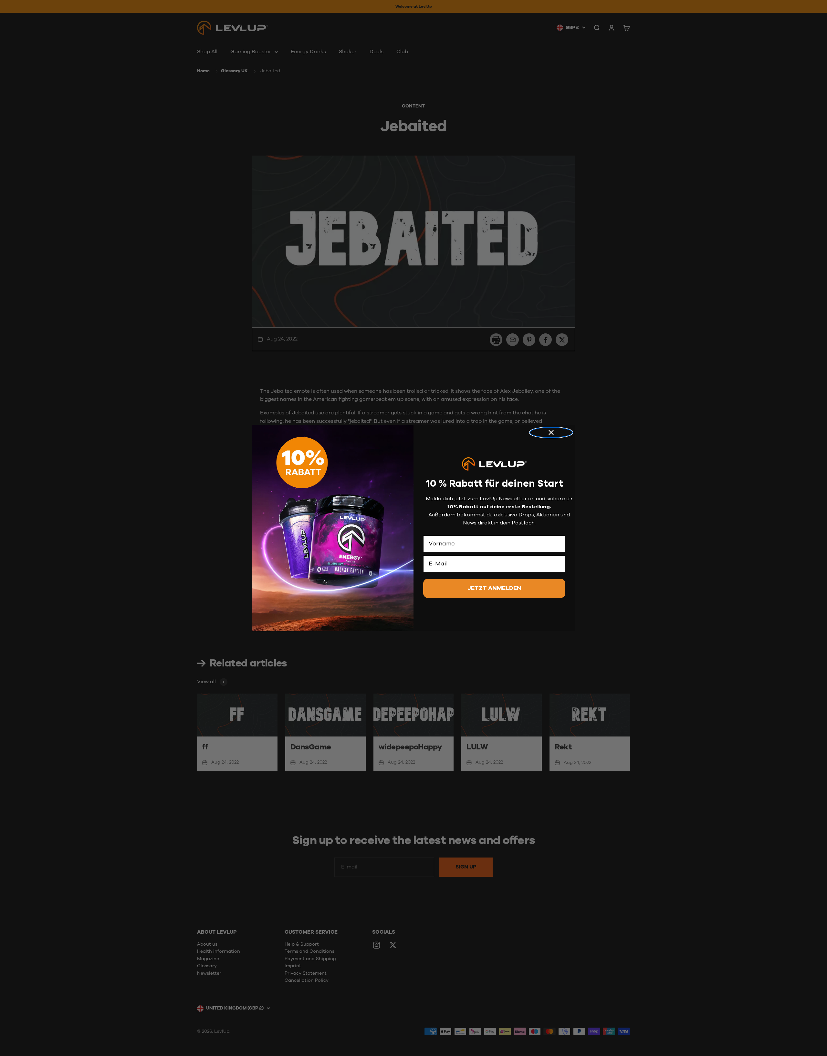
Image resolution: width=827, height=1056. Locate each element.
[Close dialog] (551, 432)
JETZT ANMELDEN (494, 588)
